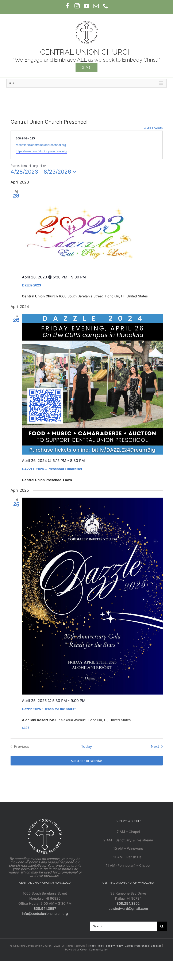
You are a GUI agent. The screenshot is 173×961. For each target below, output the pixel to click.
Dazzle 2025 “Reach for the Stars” (49, 708)
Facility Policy (114, 945)
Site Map (156, 945)
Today (86, 746)
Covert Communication (94, 949)
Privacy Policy (95, 945)
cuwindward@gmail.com (128, 908)
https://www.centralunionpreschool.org (41, 151)
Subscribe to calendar (86, 761)
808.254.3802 (128, 903)
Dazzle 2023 (31, 285)
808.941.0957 (45, 908)
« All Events (153, 128)
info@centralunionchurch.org (45, 913)
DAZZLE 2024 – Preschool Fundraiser (52, 468)
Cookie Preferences (137, 945)
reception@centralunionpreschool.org (41, 145)
